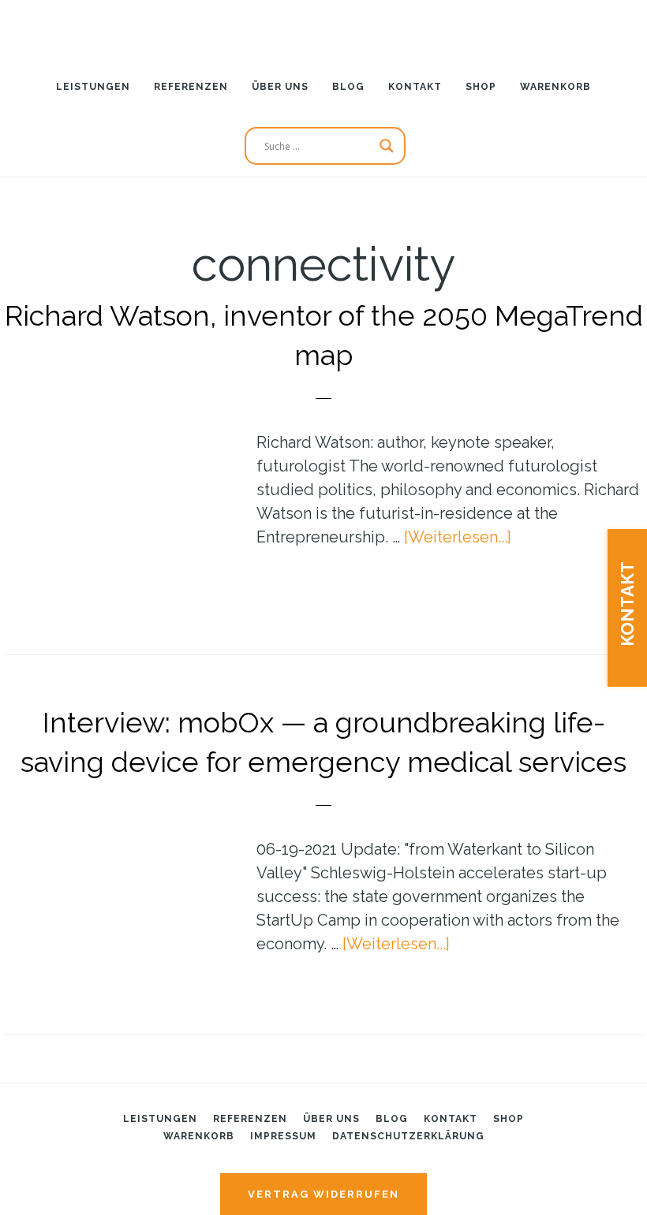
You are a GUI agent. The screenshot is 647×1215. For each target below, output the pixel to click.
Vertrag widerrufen (323, 1194)
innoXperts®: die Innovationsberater (323, 28)
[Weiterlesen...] (457, 536)
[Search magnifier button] (387, 146)
